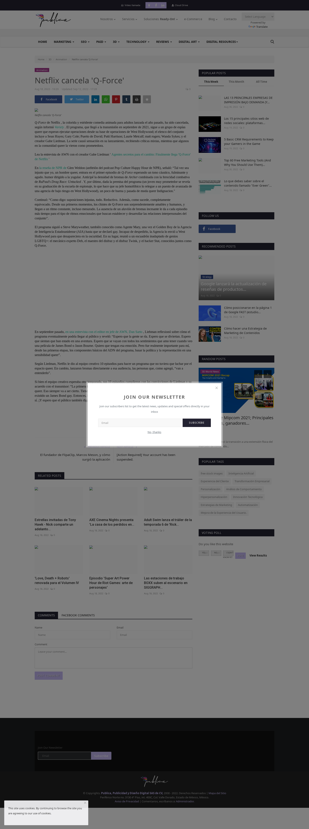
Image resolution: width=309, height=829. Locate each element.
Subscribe (197, 422)
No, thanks (154, 432)
